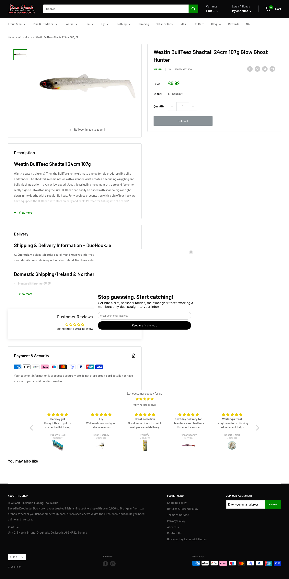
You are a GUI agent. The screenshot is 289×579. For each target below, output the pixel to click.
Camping (143, 24)
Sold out (183, 121)
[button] (32, 427)
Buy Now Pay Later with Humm (186, 539)
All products (25, 37)
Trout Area (15, 24)
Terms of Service (178, 515)
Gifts (182, 24)
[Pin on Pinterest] (257, 69)
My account (240, 11)
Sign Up (273, 504)
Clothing (121, 24)
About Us (173, 527)
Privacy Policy (176, 521)
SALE (249, 24)
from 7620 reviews (144, 404)
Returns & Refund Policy (182, 508)
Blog (214, 24)
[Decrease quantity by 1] (172, 106)
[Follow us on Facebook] (105, 563)
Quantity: (160, 106)
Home (11, 37)
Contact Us (174, 533)
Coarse (69, 24)
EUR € (13, 557)
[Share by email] (272, 69)
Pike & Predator (43, 24)
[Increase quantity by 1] (193, 106)
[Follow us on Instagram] (113, 563)
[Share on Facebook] (250, 69)
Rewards (233, 24)
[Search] (193, 9)
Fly (103, 24)
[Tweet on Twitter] (265, 69)
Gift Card (198, 24)
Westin (158, 69)
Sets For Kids (164, 24)
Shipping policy (177, 502)
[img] (144, 399)
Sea (87, 24)
